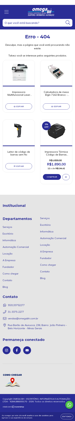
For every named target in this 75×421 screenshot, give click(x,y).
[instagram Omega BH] (6, 350)
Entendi (67, 416)
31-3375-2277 (16, 311)
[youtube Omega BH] (27, 350)
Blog (5, 286)
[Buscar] (68, 23)
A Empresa (9, 260)
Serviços (7, 227)
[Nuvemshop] (13, 407)
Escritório (8, 233)
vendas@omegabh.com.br (23, 318)
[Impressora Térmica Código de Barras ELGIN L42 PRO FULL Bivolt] (66, 177)
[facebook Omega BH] (17, 350)
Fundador (8, 267)
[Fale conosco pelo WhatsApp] (69, 405)
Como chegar (10, 273)
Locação (8, 253)
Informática (9, 240)
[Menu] (6, 12)
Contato (7, 280)
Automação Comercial (16, 247)
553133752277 (16, 305)
